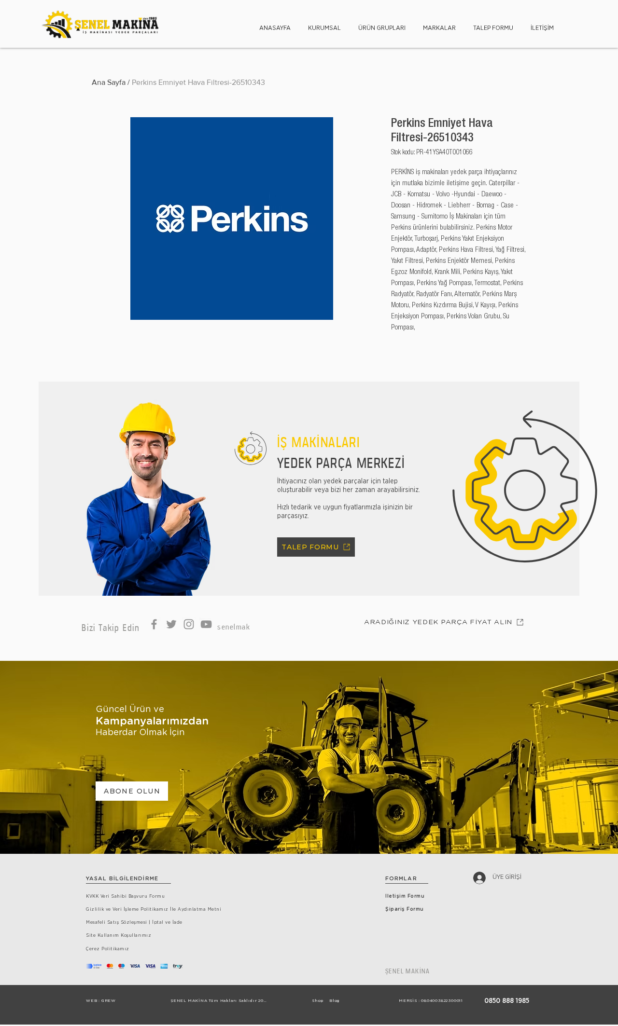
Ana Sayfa (109, 82)
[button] (324, 24)
